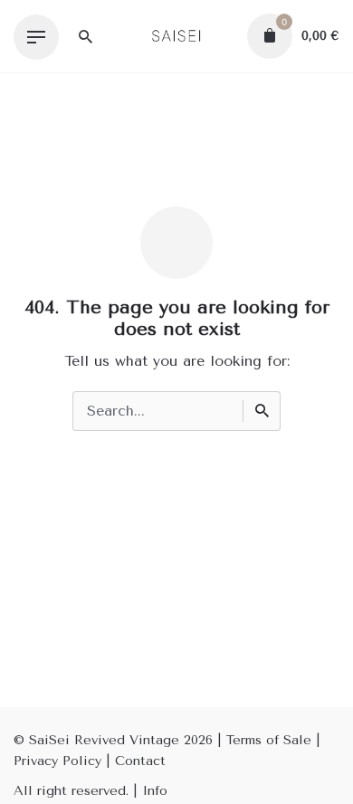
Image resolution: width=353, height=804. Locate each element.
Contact (140, 761)
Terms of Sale (268, 740)
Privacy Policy (57, 761)
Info (154, 791)
